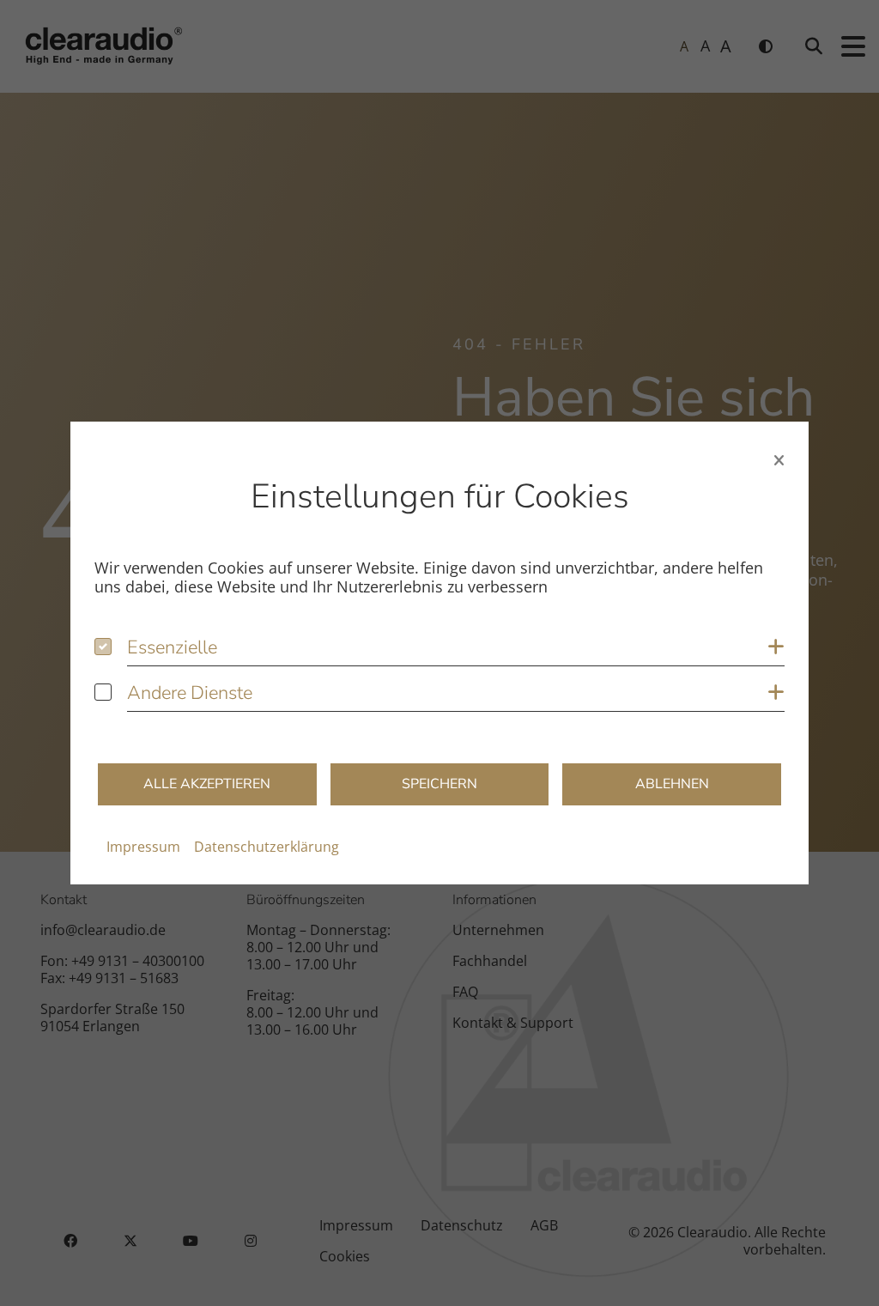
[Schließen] (779, 460)
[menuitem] (143, 846)
